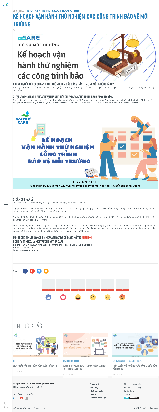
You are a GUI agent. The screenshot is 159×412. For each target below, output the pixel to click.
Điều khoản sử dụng (132, 387)
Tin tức (21, 10)
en (4, 407)
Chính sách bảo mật (132, 384)
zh (8, 407)
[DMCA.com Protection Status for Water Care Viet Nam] (131, 397)
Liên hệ (127, 394)
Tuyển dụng (129, 391)
